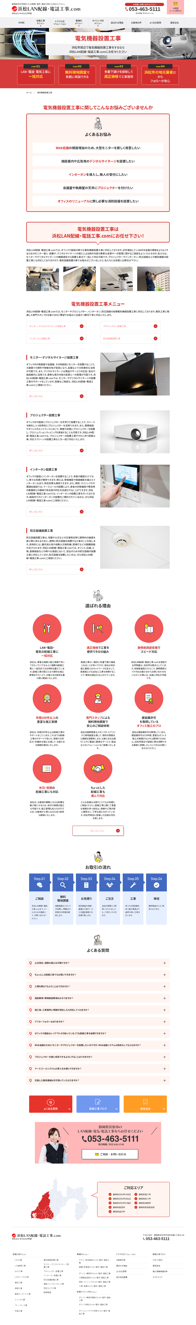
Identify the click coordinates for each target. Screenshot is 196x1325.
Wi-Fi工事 (19, 1271)
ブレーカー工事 (21, 1305)
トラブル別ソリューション (59, 22)
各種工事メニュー (40, 21)
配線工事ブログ (159, 1254)
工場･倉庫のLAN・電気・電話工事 (92, 1286)
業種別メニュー (79, 21)
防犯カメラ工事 (50, 1288)
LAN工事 (18, 1260)
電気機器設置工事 (51, 1260)
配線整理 (47, 1292)
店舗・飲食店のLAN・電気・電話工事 (93, 1267)
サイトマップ (157, 1277)
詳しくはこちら (36, 396)
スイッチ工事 (20, 1299)
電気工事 (18, 1282)
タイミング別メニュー (98, 21)
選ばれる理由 (117, 22)
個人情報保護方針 (160, 1271)
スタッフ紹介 (158, 1260)
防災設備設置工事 (111, 338)
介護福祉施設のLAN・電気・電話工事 (94, 1277)
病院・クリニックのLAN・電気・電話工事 (94, 1281)
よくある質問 (155, 22)
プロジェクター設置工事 (53, 1271)
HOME (22, 22)
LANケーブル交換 (22, 1277)
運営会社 (174, 22)
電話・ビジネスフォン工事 (54, 1283)
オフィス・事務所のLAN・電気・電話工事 (94, 1273)
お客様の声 (136, 22)
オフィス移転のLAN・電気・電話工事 (93, 1304)
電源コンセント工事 (23, 1293)
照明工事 (18, 1288)
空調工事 (18, 1311)
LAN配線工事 (20, 1265)
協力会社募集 (121, 1277)
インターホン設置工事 (39, 338)
